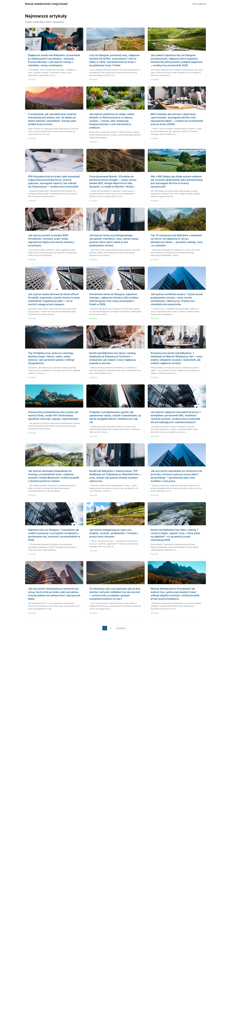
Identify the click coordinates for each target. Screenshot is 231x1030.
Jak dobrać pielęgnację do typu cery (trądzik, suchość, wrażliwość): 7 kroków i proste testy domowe (113, 533)
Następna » (121, 628)
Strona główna (199, 4)
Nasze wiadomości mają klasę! (46, 4)
